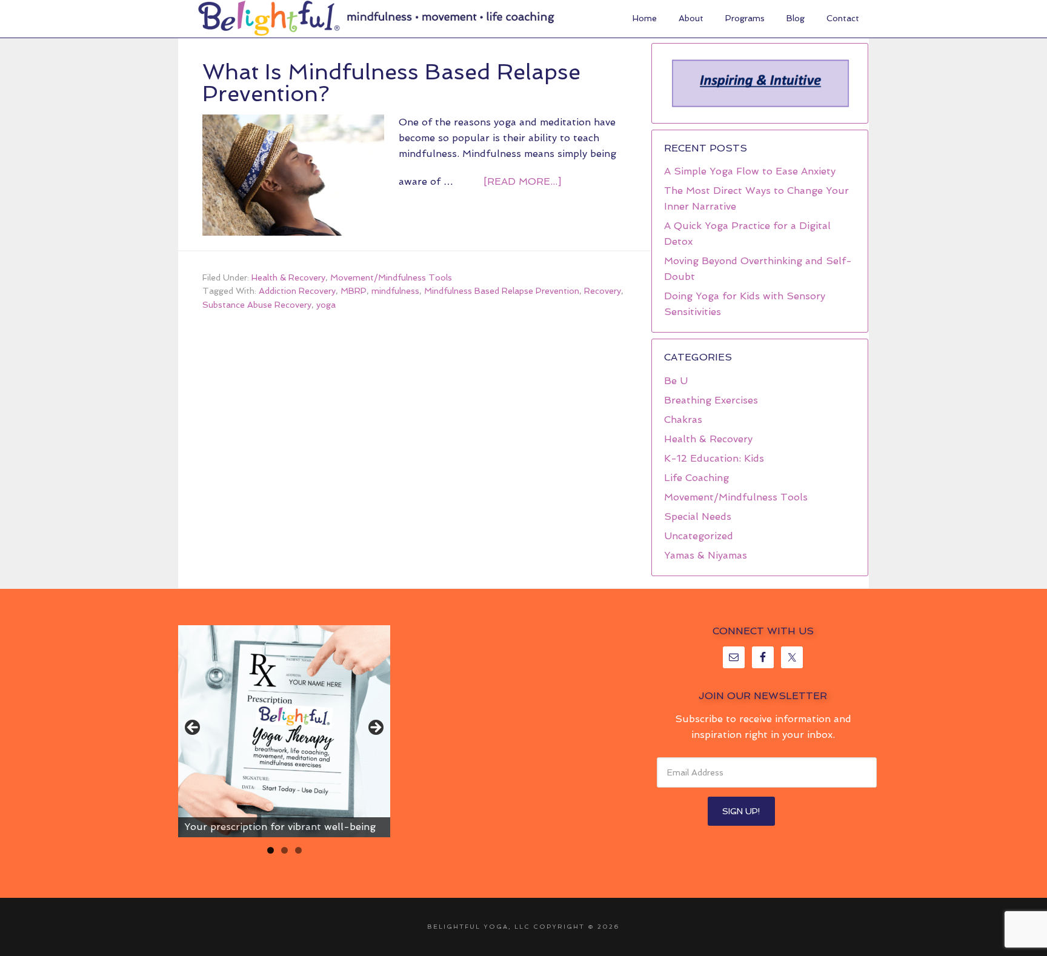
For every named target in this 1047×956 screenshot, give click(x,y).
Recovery (602, 291)
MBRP (354, 291)
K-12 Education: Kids (714, 458)
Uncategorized (698, 536)
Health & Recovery (288, 277)
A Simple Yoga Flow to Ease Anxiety (750, 171)
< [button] (193, 728)
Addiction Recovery (297, 291)
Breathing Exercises (711, 400)
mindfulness (395, 291)
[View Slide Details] (284, 731)
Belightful (269, 18)
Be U (676, 381)
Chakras (683, 419)
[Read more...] (522, 181)
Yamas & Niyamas (705, 555)
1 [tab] (270, 850)
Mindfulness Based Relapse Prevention (501, 291)
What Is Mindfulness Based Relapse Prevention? (391, 83)
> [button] (375, 728)
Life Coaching (696, 477)
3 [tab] (298, 850)
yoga (326, 305)
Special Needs (697, 516)
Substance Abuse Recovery (256, 305)
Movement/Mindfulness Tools (391, 277)
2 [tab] (284, 850)
